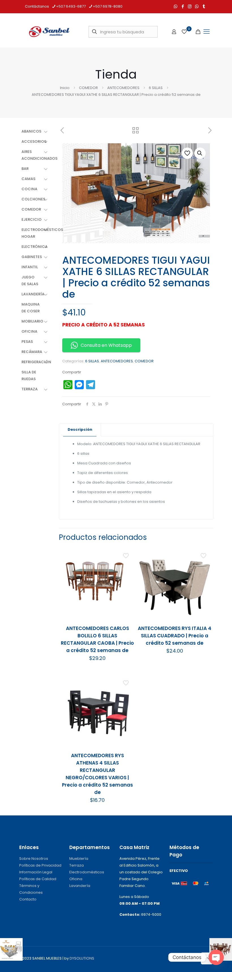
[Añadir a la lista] (126, 578)
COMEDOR (88, 87)
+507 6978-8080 (108, 6)
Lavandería (79, 885)
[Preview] (126, 591)
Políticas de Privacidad (40, 865)
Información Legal (35, 872)
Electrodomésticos (86, 872)
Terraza (76, 865)
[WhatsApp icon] (175, 6)
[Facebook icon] (183, 6)
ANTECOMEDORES (123, 87)
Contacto (27, 899)
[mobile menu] (206, 31)
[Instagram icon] (190, 6)
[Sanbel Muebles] (49, 31)
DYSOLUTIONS (82, 958)
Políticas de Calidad (37, 879)
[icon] (197, 6)
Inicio (65, 87)
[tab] (80, 429)
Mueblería (78, 858)
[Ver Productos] (126, 566)
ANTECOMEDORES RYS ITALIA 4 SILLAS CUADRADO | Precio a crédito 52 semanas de (174, 635)
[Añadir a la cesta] (126, 554)
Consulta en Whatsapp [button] (106, 345)
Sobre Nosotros (33, 858)
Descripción (80, 429)
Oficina (75, 879)
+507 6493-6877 (71, 6)
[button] (200, 153)
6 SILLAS (156, 87)
